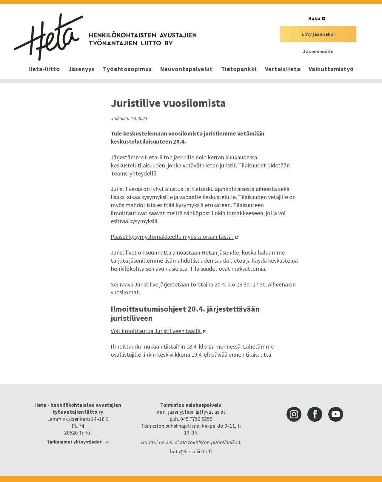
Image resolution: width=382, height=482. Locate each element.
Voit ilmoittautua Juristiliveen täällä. (156, 331)
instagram (293, 414)
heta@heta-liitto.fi (191, 451)
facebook (314, 414)
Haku (314, 18)
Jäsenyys (81, 69)
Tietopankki (239, 69)
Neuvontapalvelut (186, 69)
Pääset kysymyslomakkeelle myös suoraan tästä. (172, 236)
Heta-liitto (44, 69)
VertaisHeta (283, 69)
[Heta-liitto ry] (105, 37)
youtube (335, 414)
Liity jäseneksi (318, 34)
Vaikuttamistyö (331, 69)
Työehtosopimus (127, 69)
